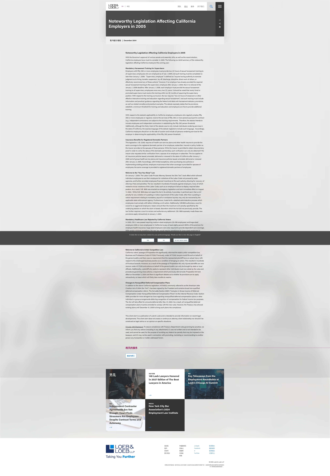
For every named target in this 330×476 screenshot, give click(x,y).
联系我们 (212, 446)
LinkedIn (196, 446)
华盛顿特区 (182, 446)
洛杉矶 (166, 446)
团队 (179, 6)
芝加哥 (166, 451)
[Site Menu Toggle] (220, 6)
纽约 (165, 448)
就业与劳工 (131, 356)
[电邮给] (219, 20)
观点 (186, 6)
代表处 (181, 453)
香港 (180, 456)
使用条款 (212, 451)
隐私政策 (212, 448)
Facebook (197, 448)
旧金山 (181, 448)
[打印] (219, 27)
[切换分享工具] (219, 23)
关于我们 (200, 6)
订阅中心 (212, 453)
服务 (192, 6)
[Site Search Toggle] (211, 6)
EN (122, 6)
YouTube (196, 453)
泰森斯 (181, 451)
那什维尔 (167, 453)
